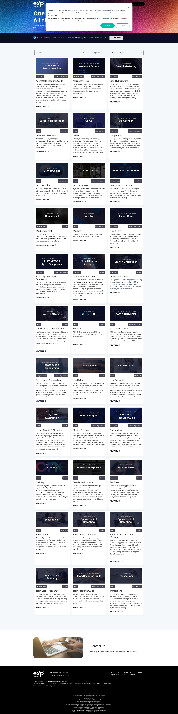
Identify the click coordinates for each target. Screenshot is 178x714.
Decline (122, 25)
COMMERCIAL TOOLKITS (45, 245)
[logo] (38, 674)
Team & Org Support (129, 58)
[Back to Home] (38, 4)
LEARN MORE (116, 38)
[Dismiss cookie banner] (129, 7)
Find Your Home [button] (138, 4)
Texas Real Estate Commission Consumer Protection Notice (89, 702)
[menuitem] (112, 672)
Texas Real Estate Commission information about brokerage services (89, 701)
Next (96, 619)
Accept (107, 25)
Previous (83, 619)
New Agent (97, 58)
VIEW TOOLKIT (41, 106)
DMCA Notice (89, 693)
